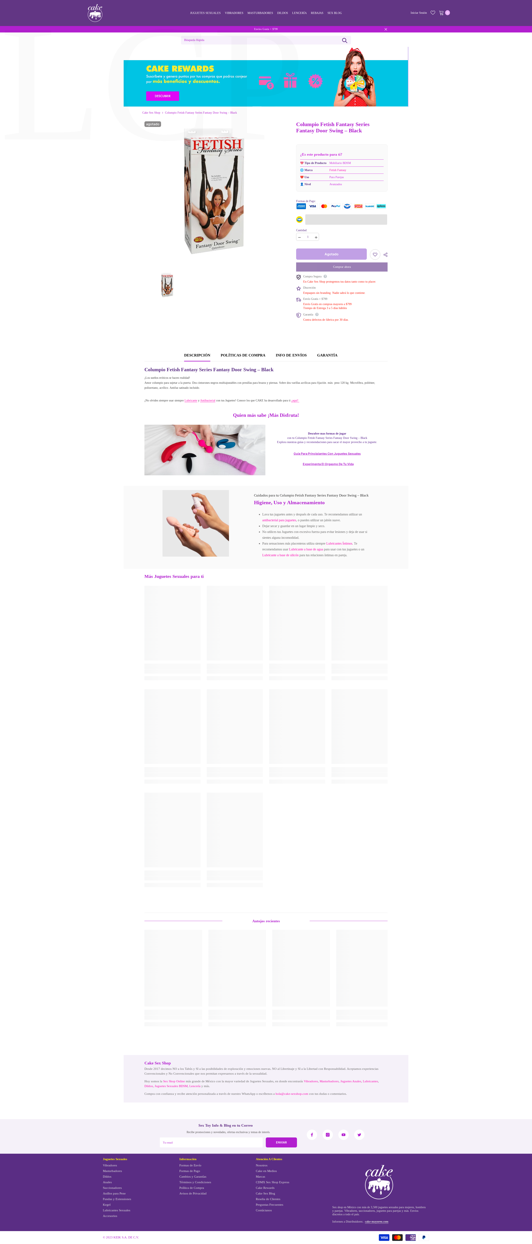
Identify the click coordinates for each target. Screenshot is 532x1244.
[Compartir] (384, 255)
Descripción (197, 355)
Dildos (148, 1086)
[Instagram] (328, 1135)
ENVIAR (281, 1142)
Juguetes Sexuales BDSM (171, 1086)
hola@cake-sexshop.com (292, 1093)
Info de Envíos (291, 355)
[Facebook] (312, 1135)
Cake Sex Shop (151, 112)
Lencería (195, 1086)
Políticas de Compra (243, 355)
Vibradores (311, 1081)
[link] (196, 523)
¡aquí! (295, 400)
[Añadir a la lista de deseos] (375, 254)
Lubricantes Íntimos (339, 543)
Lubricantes (370, 1081)
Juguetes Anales (350, 1081)
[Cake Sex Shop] (266, 77)
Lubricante (191, 400)
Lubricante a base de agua (306, 549)
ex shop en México (345, 1207)
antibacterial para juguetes (279, 520)
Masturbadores (329, 1081)
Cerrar (386, 29)
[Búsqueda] (344, 40)
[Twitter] (359, 1135)
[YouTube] (343, 1135)
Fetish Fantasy (337, 170)
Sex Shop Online (174, 1081)
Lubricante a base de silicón (280, 555)
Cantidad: (301, 230)
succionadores (367, 1210)
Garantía (327, 355)
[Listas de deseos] (433, 12)
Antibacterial (207, 400)
